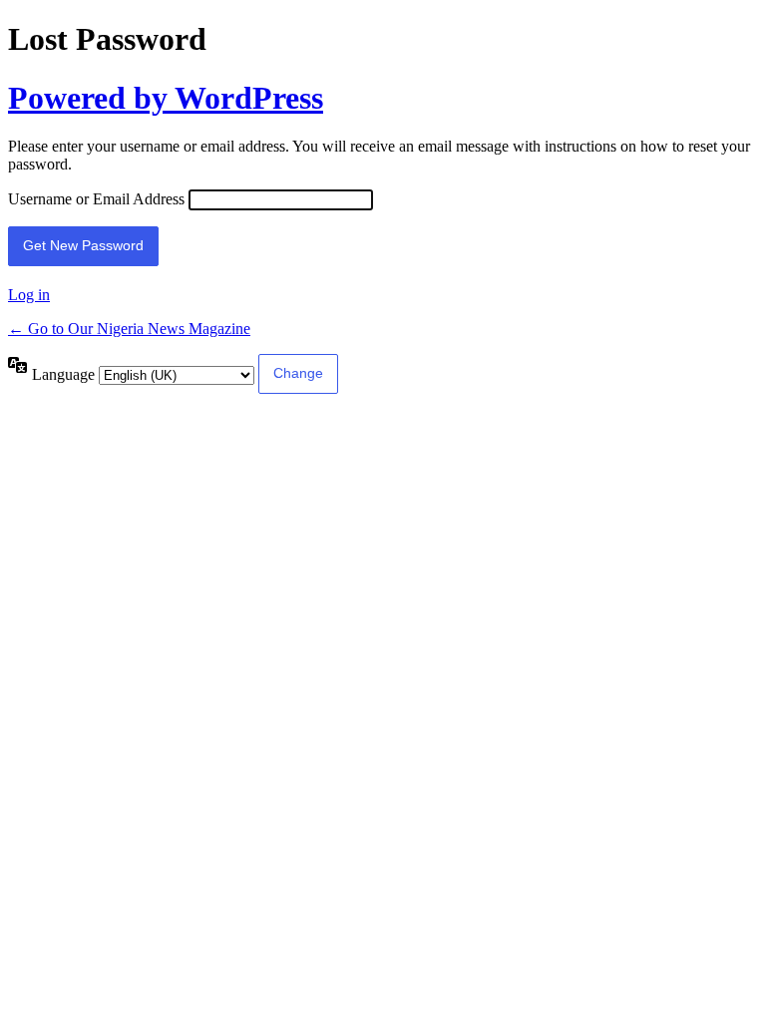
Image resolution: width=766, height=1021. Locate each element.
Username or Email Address (96, 198)
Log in (29, 294)
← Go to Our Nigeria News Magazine (129, 328)
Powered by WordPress (165, 98)
